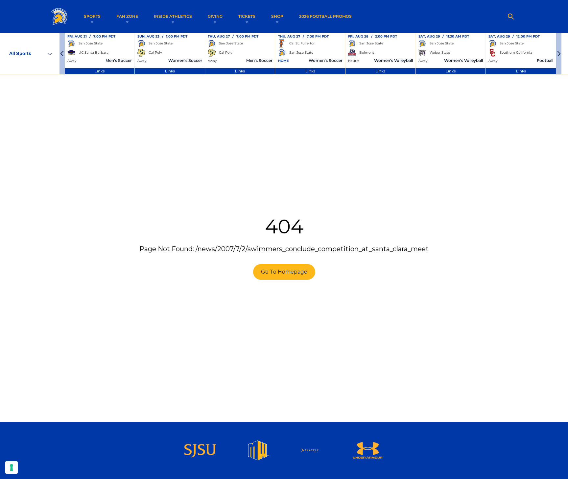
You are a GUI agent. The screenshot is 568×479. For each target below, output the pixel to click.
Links (100, 70)
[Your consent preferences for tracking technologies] (11, 467)
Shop (277, 16)
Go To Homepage (284, 272)
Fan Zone (127, 16)
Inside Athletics (173, 16)
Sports (92, 16)
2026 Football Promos (325, 16)
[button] (62, 53)
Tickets (246, 16)
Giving (215, 16)
